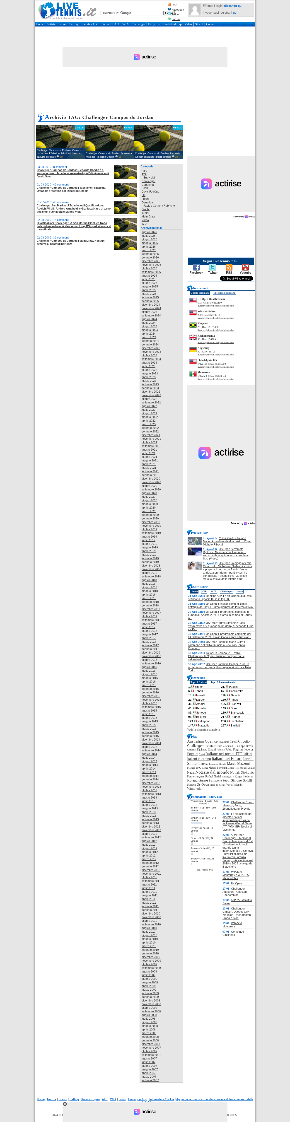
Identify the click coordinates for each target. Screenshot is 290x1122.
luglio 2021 (148, 453)
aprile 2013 (149, 812)
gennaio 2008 (150, 1040)
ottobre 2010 (149, 920)
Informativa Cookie (161, 1099)
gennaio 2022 (150, 431)
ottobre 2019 (149, 529)
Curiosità (191, 749)
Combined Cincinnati (233, 933)
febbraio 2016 (150, 688)
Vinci (229, 784)
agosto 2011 (149, 884)
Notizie (51, 24)
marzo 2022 (149, 424)
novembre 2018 (151, 569)
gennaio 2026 (150, 257)
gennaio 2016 (150, 692)
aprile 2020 (149, 507)
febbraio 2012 (150, 862)
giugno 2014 (149, 761)
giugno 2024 (149, 326)
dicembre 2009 (151, 957)
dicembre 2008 (151, 1000)
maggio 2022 (150, 417)
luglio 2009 (148, 975)
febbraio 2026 (150, 254)
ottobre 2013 (149, 790)
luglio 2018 (148, 583)
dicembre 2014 (151, 739)
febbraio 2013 (150, 819)
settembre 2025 (151, 272)
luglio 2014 (148, 757)
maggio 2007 (150, 1069)
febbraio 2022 (150, 427)
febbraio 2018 (150, 601)
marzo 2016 (149, 685)
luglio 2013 (148, 801)
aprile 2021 (149, 464)
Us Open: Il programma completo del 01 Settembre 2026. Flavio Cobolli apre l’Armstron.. (219, 635)
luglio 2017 (148, 627)
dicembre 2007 (151, 1044)
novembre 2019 (151, 525)
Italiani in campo (199, 759)
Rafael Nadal (213, 776)
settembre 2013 (151, 794)
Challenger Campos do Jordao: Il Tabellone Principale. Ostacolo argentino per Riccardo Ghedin (71, 189)
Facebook (178, 9)
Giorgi (202, 754)
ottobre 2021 (149, 442)
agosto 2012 (149, 841)
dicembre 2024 (151, 304)
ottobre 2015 (149, 703)
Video (188, 24)
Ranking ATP (228, 776)
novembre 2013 (151, 786)
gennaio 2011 (150, 910)
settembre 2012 (151, 837)
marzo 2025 (149, 293)
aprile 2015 (149, 725)
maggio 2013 (150, 808)
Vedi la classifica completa (203, 729)
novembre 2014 (151, 743)
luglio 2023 (148, 366)
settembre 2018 (151, 576)
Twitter (176, 14)
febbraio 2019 (150, 558)
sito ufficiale (213, 305)
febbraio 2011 (150, 906)
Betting (74, 24)
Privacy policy (137, 1099)
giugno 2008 (149, 1022)
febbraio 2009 (150, 993)
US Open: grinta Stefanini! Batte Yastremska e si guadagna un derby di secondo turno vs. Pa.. (221, 626)
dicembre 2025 (151, 261)
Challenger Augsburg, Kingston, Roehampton (234, 892)
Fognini (192, 754)
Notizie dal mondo (212, 772)
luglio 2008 (148, 1018)
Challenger (138, 24)
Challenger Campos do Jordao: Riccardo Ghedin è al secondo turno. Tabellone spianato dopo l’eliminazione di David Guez (73, 173)
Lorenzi (203, 763)
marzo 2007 (149, 1076)
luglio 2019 (148, 540)
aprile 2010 (149, 942)
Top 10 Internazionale (223, 682)
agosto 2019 (149, 536)
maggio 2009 (150, 982)
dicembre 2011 (151, 870)
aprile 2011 (148, 899)
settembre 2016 (151, 663)
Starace (191, 784)
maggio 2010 (150, 939)
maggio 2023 (150, 373)
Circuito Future (212, 746)
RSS (174, 5)
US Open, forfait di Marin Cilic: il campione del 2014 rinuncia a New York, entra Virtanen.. (216, 645)
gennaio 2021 (150, 475)
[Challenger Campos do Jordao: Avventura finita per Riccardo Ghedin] (109, 142)
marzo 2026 (149, 250)
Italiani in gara (90, 1099)
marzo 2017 (149, 641)
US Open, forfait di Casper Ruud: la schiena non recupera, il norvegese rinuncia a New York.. (219, 667)
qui (235, 12)
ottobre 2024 (149, 312)
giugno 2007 (149, 1065)
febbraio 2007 (150, 1080)
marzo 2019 (149, 554)
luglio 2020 (148, 496)
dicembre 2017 (151, 609)
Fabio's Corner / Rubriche (159, 205)
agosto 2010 (149, 928)
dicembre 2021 (151, 435)
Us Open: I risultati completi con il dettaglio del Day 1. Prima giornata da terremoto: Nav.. (221, 605)
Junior (145, 213)
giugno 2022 (149, 413)
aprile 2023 (149, 377)
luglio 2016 (148, 670)
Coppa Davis (245, 746)
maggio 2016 (150, 678)
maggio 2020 (150, 504)
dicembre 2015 (151, 696)
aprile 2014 (149, 768)
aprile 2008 (149, 1029)
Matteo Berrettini (218, 767)
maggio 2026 (150, 243)
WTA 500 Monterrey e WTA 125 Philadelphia (235, 875)
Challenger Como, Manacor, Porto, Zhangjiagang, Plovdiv (238, 805)
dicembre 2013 (151, 783)
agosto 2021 (149, 449)
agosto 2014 (149, 754)
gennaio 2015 (150, 736)
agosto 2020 (149, 493)
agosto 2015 (149, 710)
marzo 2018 (149, 598)
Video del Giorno (217, 785)
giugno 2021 (149, 456)
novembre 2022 (151, 395)
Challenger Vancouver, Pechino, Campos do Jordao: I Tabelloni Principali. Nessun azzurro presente (59, 153)
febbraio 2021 (150, 471)
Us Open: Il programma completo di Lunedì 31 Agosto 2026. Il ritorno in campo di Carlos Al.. (220, 615)
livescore (201, 305)
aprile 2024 (149, 333)
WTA (125, 24)
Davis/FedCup (150, 191)
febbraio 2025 (150, 297)
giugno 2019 (149, 543)
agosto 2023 (149, 362)
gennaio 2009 (150, 997)
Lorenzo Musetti (217, 764)
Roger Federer (244, 776)
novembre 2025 (151, 264)
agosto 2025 (149, 275)
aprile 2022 (149, 420)
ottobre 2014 (149, 746)
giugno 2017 (149, 630)
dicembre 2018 (151, 565)
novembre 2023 (151, 351)
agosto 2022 (149, 406)
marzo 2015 (149, 728)
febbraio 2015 (150, 732)
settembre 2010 (151, 924)
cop (145, 188)
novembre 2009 (151, 960)
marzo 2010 (149, 946)
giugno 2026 (149, 239)
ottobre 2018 (149, 572)
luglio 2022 (148, 409)
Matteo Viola (233, 768)
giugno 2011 (149, 891)
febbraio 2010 (150, 949)
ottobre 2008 (149, 1007)
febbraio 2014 (150, 775)
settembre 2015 (151, 707)
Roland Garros (197, 780)
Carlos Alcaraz (221, 741)
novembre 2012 (151, 830)
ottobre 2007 (149, 1051)
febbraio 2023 (150, 384)
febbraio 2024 (150, 341)
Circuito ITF (229, 746)
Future (146, 198)
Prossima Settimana (224, 292)
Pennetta (192, 776)
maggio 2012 (150, 852)
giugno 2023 (149, 370)
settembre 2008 (151, 1011)
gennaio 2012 (150, 866)
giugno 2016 (149, 674)
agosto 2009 (149, 971)
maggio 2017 (150, 634)
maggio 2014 (150, 765)
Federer (248, 749)
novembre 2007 (151, 1047)
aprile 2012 (149, 855)
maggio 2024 (150, 330)
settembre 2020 (151, 489)
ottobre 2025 (149, 268)
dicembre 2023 (151, 348)
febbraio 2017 (150, 645)
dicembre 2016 (151, 652)
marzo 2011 (149, 902)
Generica (147, 202)
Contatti (211, 24)
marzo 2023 (149, 380)
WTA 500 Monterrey (232, 925)
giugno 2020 (149, 500)
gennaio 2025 (150, 301)
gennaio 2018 (150, 605)
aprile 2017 (149, 638)
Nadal (191, 772)
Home (40, 24)
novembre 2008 (151, 1004)
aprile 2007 (149, 1073)
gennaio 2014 (150, 779)
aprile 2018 (149, 594)
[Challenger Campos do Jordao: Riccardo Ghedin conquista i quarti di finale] (158, 142)
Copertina (148, 184)
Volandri (237, 784)
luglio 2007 (148, 1062)
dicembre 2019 (151, 522)
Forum (176, 19)
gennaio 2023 (150, 388)
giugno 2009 (149, 978)
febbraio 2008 (150, 1036)
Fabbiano (221, 750)
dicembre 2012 (151, 826)
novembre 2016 (151, 656)
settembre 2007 (151, 1055)
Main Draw (148, 216)
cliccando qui (232, 5)
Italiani (106, 24)
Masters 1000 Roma (197, 767)
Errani (212, 749)
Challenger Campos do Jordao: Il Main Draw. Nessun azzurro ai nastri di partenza (70, 242)
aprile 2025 (149, 290)
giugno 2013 (149, 804)
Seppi (226, 780)
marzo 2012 (149, 859)
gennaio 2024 (150, 344)
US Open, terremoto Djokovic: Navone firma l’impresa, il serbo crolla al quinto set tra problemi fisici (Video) (226, 554)
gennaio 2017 (150, 649)
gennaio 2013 (150, 823)
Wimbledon (195, 788)
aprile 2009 (149, 986)
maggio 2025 (150, 286)
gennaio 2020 (150, 518)
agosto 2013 (149, 797)
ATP (116, 24)
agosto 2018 (149, 580)
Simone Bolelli (241, 780)
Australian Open (200, 741)
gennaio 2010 (150, 953)
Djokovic (202, 749)
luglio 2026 (148, 235)
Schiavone (215, 780)
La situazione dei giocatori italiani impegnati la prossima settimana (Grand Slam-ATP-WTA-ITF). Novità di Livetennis (237, 821)
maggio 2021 (150, 460)
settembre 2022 (151, 402)
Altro (144, 170)
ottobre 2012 (149, 833)
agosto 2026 (149, 232)
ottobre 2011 (149, 877)
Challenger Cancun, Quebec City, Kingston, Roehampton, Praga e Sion (236, 913)
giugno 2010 (149, 935)
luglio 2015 (148, 714)
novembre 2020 (151, 482)
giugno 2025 (149, 283)
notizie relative (227, 305)
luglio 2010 (148, 931)
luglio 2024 (148, 322)
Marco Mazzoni (238, 763)
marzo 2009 (149, 989)
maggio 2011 (150, 895)
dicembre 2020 (151, 478)
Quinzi (201, 777)
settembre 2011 (151, 881)
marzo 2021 (149, 467)
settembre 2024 (151, 315)
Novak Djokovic (242, 772)
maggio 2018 (150, 591)
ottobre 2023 (149, 355)
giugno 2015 (149, 717)
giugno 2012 (149, 848)
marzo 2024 (149, 337)
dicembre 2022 (151, 391)
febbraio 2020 (150, 514)
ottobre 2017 (149, 616)
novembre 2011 (151, 873)
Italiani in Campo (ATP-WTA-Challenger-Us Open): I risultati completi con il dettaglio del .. (216, 656)
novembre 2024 (151, 308)
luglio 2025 (148, 279)
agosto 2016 (149, 667)
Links (122, 1099)
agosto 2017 (149, 623)
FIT (143, 195)
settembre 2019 (151, 533)
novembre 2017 (151, 612)
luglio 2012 (148, 844)
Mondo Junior (247, 767)
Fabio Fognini (234, 749)
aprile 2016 (149, 681)
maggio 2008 (150, 1026)
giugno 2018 (149, 587)
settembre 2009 (151, 968)
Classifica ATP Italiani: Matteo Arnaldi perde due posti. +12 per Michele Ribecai (227, 541)
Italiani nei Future (227, 758)
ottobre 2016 (149, 659)
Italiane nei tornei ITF (223, 753)
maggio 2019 (150, 547)
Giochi (199, 24)
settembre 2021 (151, 446)
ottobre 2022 (149, 399)
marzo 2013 (149, 815)
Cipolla (233, 741)
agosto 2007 (149, 1058)
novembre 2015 (151, 699)
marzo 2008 (149, 1033)
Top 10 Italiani (199, 682)
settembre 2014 (151, 750)
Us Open (203, 784)
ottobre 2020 (149, 485)
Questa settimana (200, 292)
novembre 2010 (151, 917)
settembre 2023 (151, 359)
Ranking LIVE (90, 24)
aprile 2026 (149, 246)
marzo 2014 (149, 772)
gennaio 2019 (150, 562)
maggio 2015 (150, 721)
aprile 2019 (149, 551)
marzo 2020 (149, 511)
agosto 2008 (149, 1015)
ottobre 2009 (149, 964)
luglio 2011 (148, 888)
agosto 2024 (149, 319)
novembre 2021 (151, 438)
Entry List (154, 24)
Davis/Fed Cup (172, 24)
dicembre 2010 (151, 913)
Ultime (194, 591)
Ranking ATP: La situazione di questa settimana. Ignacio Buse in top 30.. (220, 597)
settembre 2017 (151, 620)
